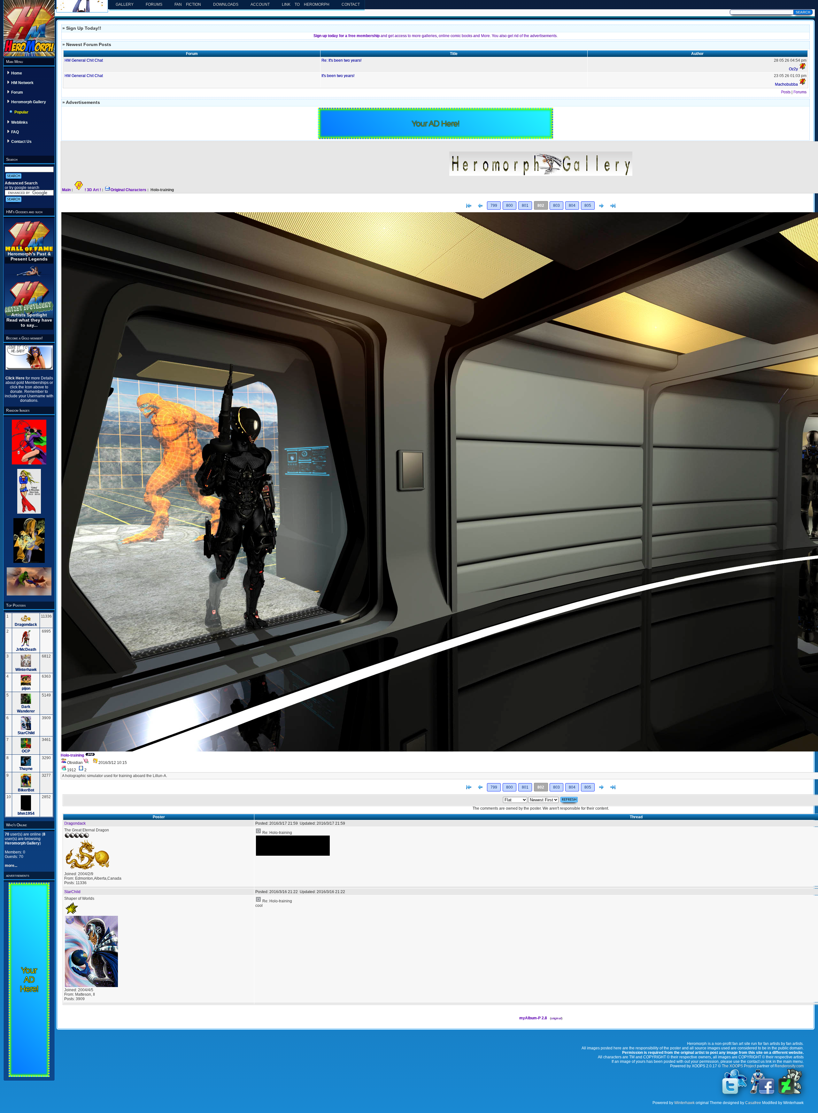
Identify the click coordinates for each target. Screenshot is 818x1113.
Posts (786, 92)
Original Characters (128, 190)
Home (16, 73)
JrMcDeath (26, 649)
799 (493, 205)
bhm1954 (26, 813)
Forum (17, 92)
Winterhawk (26, 669)
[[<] (469, 206)
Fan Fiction (187, 4)
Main (66, 190)
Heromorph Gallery (28, 102)
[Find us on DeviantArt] (790, 1094)
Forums (154, 4)
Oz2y (793, 69)
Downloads (225, 4)
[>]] (613, 206)
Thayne (26, 769)
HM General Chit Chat (84, 60)
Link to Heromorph (305, 4)
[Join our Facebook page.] (762, 1094)
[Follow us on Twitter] (734, 1094)
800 (509, 205)
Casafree (753, 1103)
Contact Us (21, 141)
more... (11, 865)
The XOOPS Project (739, 1066)
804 (572, 205)
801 (525, 205)
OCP (26, 751)
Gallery (125, 4)
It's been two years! (337, 76)
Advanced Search (21, 183)
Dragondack (26, 624)
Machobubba (786, 84)
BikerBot (26, 790)
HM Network (22, 83)
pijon (26, 688)
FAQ (15, 132)
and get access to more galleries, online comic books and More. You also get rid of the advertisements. (435, 36)
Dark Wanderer (26, 708)
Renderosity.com (789, 1066)
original (556, 1018)
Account (260, 4)
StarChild (26, 733)
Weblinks (19, 122)
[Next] (601, 206)
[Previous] (480, 206)
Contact (351, 4)
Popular (21, 112)
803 (556, 205)
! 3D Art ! (93, 190)
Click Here (15, 378)
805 (587, 205)
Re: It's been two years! (341, 60)
